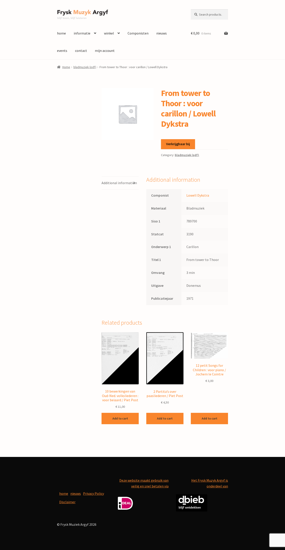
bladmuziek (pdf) (84, 67)
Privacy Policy (93, 493)
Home (66, 67)
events (62, 50)
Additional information (119, 183)
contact (81, 50)
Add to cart (120, 418)
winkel (109, 33)
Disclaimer (67, 502)
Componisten (138, 33)
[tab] (120, 183)
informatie (82, 33)
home (61, 33)
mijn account (105, 50)
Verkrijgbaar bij (178, 144)
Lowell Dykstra (197, 195)
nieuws (161, 33)
